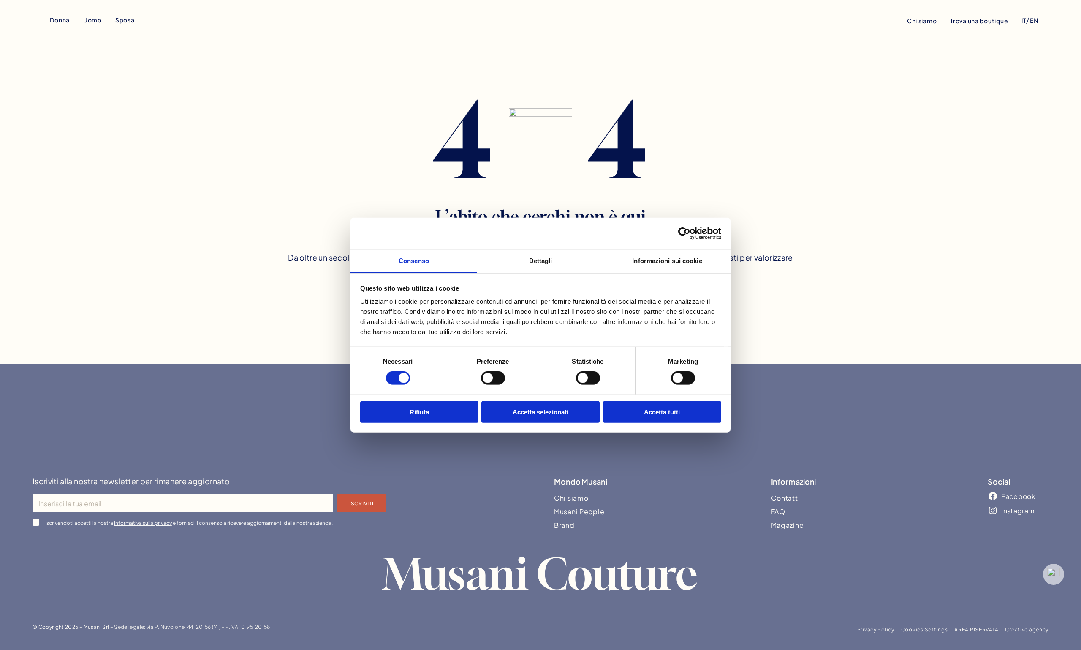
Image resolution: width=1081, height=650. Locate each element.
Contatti (785, 497)
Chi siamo (922, 21)
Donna (60, 20)
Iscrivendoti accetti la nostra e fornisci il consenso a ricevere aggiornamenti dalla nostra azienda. (189, 522)
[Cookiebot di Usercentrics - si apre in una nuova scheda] (684, 233)
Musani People (579, 511)
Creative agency (1026, 628)
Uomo (92, 20)
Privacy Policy (875, 628)
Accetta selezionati (540, 411)
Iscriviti (361, 503)
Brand (564, 524)
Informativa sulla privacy (143, 522)
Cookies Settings (924, 628)
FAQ (778, 511)
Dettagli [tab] (540, 260)
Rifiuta (419, 411)
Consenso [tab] (414, 260)
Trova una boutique (979, 21)
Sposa (125, 20)
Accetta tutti (662, 411)
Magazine (787, 524)
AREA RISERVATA (976, 628)
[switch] (493, 378)
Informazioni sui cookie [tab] (667, 260)
